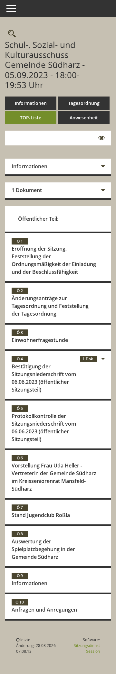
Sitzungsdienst (87, 648)
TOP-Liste (30, 118)
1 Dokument (27, 190)
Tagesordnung (84, 103)
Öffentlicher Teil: (38, 218)
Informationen (31, 103)
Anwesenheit (84, 118)
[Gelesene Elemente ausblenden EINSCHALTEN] (101, 138)
